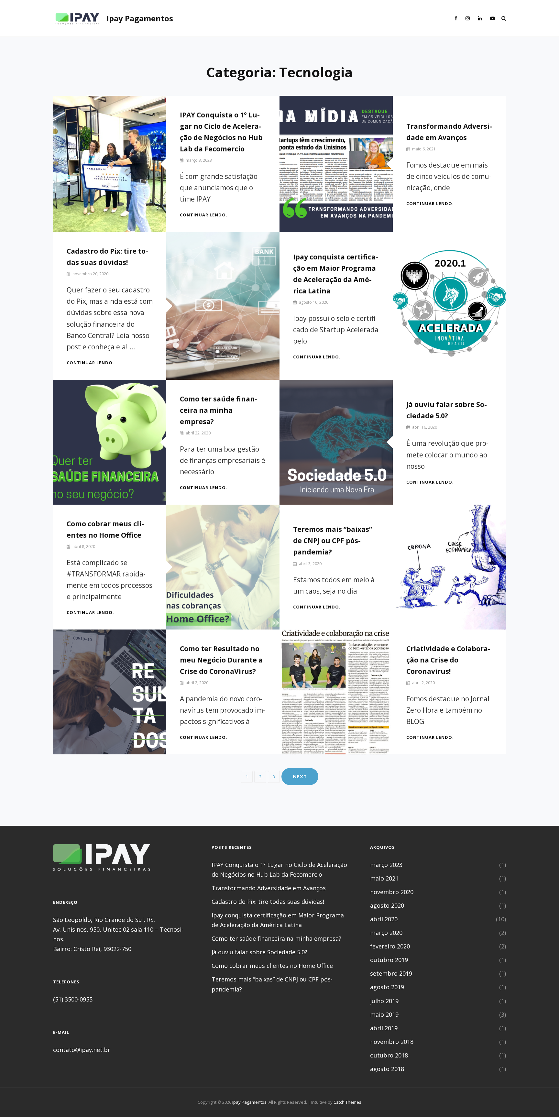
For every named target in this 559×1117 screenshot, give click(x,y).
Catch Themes (347, 1102)
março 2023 (386, 865)
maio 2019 (384, 1014)
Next (300, 776)
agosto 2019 (387, 987)
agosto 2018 (387, 1069)
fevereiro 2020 (390, 946)
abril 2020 (384, 919)
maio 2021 (384, 878)
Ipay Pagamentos (139, 18)
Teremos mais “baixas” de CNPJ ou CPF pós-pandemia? (332, 540)
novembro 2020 (391, 892)
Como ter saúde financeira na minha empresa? (219, 410)
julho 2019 (384, 1001)
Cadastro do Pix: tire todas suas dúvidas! (268, 901)
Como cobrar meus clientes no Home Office (272, 965)
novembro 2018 (391, 1042)
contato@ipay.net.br (81, 1050)
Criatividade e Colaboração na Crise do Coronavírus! (448, 660)
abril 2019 (384, 1028)
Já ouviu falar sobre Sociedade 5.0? (259, 952)
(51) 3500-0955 (73, 999)
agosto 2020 (387, 905)
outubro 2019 (389, 960)
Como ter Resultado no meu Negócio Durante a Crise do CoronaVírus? (221, 660)
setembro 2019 (391, 973)
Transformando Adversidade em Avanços (269, 888)
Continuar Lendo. (203, 215)
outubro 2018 (389, 1055)
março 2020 (386, 932)
